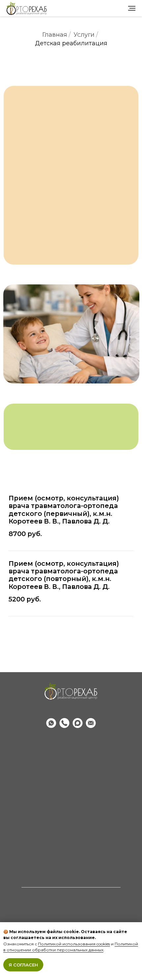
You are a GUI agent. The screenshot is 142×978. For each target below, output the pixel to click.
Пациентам (71, 843)
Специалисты (71, 768)
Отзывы (71, 805)
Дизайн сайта (71, 873)
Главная (54, 34)
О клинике (71, 795)
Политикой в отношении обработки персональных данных (70, 947)
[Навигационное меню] (131, 8)
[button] (71, 641)
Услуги (84, 34)
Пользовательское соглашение (71, 863)
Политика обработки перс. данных (71, 853)
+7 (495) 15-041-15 (71, 710)
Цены (71, 758)
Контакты (71, 815)
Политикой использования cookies (74, 943)
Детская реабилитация (71, 43)
